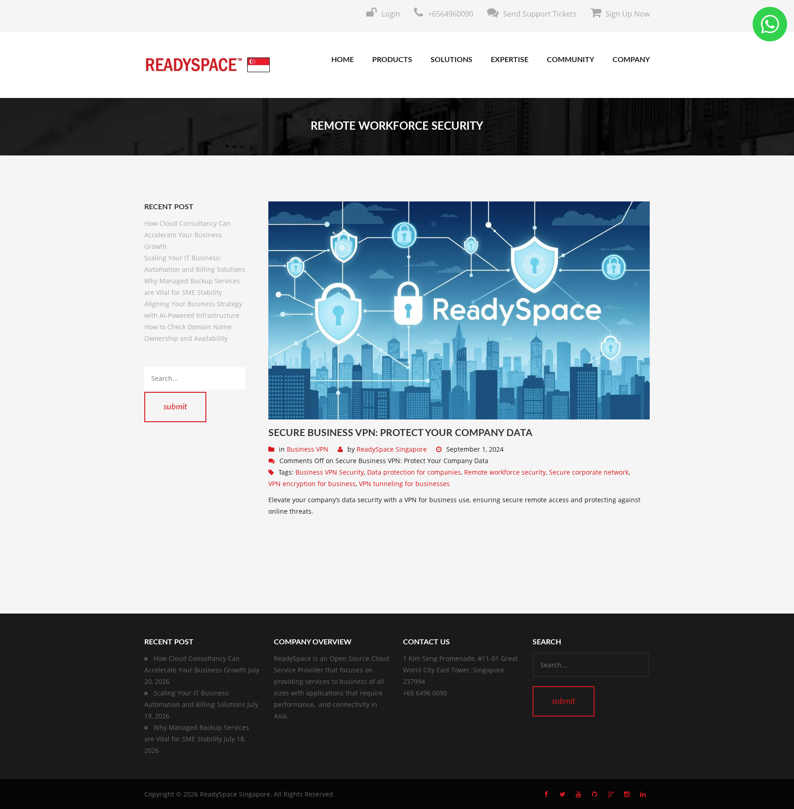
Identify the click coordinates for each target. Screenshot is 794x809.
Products (392, 59)
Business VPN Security (329, 472)
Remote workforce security (505, 472)
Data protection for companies (414, 472)
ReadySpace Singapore (392, 449)
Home (342, 59)
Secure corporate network (589, 472)
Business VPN (308, 449)
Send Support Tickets (540, 14)
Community (570, 59)
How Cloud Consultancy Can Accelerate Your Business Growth (187, 235)
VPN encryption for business (312, 483)
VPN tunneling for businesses (404, 483)
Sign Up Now (628, 14)
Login (390, 14)
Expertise (509, 59)
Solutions (451, 59)
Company (631, 59)
